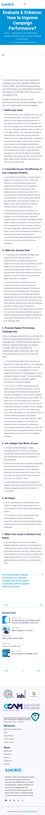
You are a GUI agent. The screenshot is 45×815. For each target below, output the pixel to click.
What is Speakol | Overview (22, 630)
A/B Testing (7, 575)
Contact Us (8, 761)
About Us (7, 757)
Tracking (15, 586)
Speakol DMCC (27, 812)
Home (6, 33)
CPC (16, 578)
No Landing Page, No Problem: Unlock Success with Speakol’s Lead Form (26, 621)
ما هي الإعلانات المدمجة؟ (11, 646)
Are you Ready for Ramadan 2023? (25, 654)
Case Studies (9, 736)
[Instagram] (18, 800)
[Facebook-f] (23, 800)
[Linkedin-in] (14, 800)
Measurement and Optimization (24, 33)
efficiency (22, 578)
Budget (16, 575)
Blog (5, 732)
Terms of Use (9, 742)
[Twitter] (10, 800)
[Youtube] (6, 800)
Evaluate (6, 580)
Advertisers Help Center (12, 729)
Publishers (8, 754)
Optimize (18, 583)
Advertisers (8, 751)
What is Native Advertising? (12, 638)
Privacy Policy (9, 739)
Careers (7, 764)
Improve (19, 580)
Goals (12, 580)
